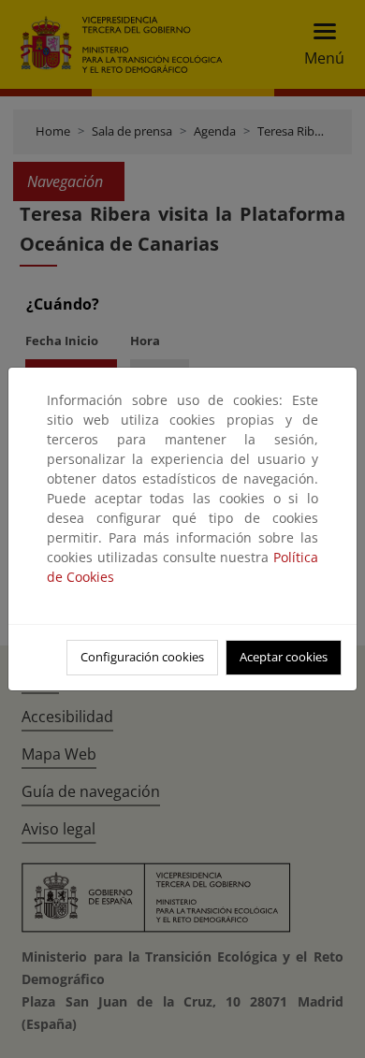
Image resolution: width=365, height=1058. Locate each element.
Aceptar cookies (284, 656)
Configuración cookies (142, 656)
